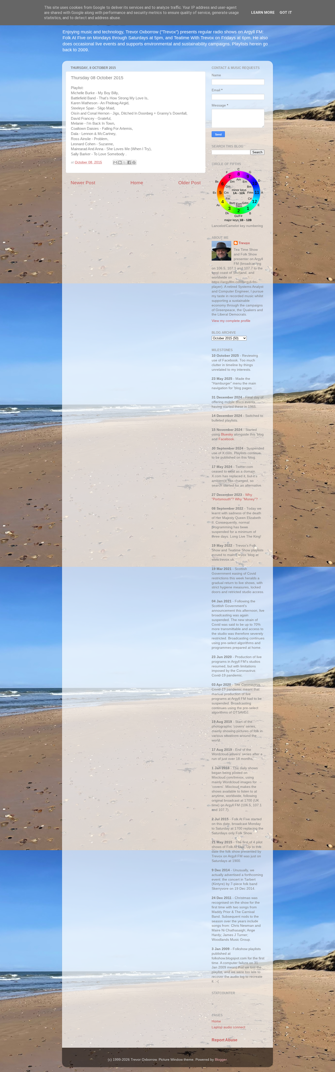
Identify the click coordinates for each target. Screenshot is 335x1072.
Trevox (244, 243)
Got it (286, 12)
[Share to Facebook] (129, 162)
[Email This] (115, 162)
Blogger (221, 1059)
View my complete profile (231, 321)
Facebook (226, 439)
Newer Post (83, 182)
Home (136, 182)
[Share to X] (124, 162)
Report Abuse (224, 1040)
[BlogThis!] (119, 162)
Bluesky (227, 434)
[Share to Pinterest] (133, 162)
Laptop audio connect (228, 1027)
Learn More (263, 12)
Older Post (189, 182)
